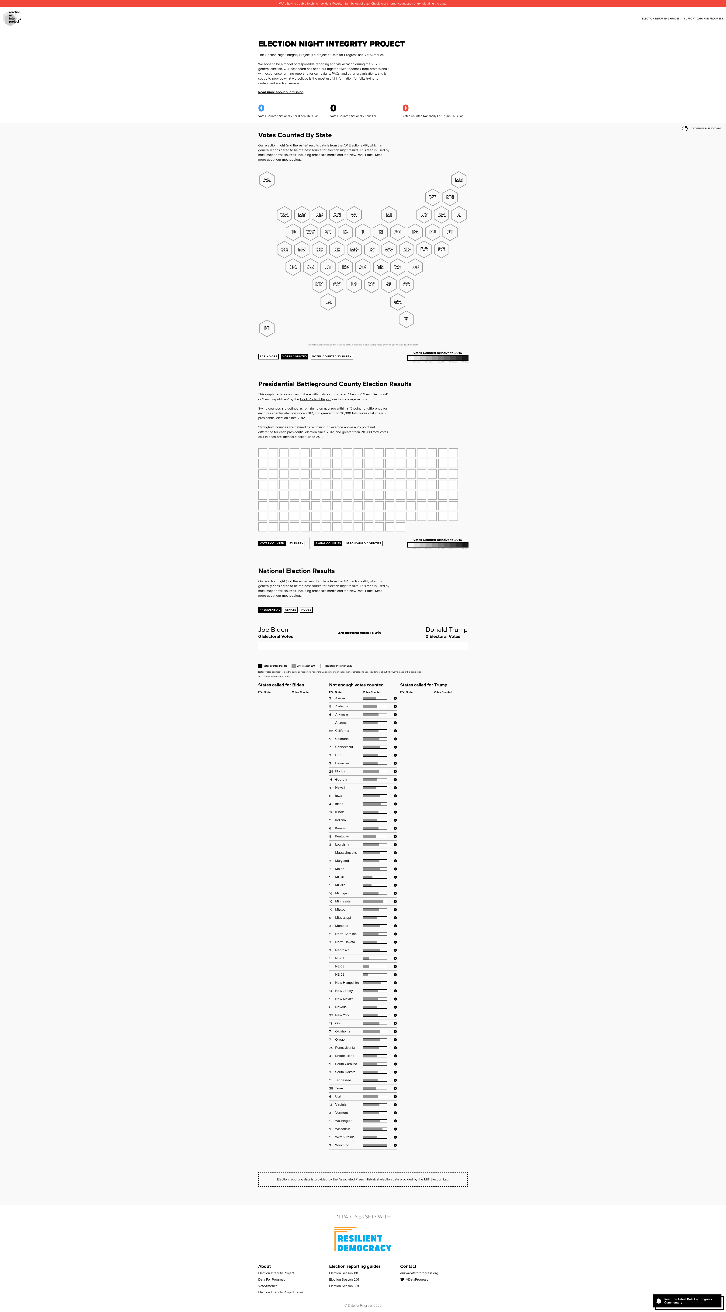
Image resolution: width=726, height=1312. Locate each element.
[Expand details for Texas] (395, 1088)
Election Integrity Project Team (280, 1292)
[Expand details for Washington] (395, 1120)
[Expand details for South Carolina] (395, 1064)
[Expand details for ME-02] (395, 885)
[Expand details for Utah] (395, 1096)
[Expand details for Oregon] (395, 1039)
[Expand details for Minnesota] (395, 901)
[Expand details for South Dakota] (395, 1072)
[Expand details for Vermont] (395, 1112)
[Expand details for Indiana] (395, 820)
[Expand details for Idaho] (395, 803)
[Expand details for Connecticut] (395, 747)
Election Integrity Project (276, 1273)
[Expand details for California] (395, 730)
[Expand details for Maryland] (395, 860)
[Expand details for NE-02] (395, 966)
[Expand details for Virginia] (395, 1104)
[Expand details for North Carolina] (395, 934)
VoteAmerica (267, 1286)
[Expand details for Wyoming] (395, 1145)
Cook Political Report (315, 399)
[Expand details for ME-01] (395, 877)
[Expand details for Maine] (395, 869)
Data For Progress (271, 1280)
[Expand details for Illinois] (395, 812)
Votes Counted (294, 356)
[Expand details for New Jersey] (395, 990)
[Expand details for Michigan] (395, 893)
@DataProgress (417, 1280)
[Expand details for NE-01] (395, 958)
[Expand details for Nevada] (395, 1007)
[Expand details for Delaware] (395, 763)
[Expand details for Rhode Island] (395, 1055)
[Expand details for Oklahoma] (395, 1031)
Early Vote (268, 356)
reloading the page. (434, 3)
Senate (290, 609)
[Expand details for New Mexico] (395, 999)
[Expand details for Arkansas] (395, 714)
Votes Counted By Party (331, 356)
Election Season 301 (344, 1286)
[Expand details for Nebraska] (395, 950)
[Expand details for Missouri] (395, 909)
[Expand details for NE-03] (395, 974)
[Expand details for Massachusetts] (395, 852)
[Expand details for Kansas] (395, 828)
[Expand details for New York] (395, 1015)
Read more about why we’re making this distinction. (396, 672)
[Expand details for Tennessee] (395, 1080)
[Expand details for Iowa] (395, 795)
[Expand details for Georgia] (395, 779)
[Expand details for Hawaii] (395, 787)
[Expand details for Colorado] (395, 738)
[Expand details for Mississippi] (395, 917)
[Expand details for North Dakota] (395, 942)
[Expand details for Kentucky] (395, 836)
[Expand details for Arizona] (395, 722)
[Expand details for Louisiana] (395, 844)
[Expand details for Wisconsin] (395, 1129)
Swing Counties (328, 543)
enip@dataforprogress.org (419, 1273)
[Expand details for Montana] (395, 925)
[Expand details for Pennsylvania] (395, 1047)
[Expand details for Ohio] (395, 1023)
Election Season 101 (343, 1273)
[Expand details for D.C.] (395, 755)
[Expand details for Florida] (395, 771)
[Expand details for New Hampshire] (395, 982)
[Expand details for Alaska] (395, 698)
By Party (296, 543)
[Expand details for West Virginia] (395, 1137)
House (306, 609)
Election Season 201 (344, 1280)
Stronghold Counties (363, 543)
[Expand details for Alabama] (395, 706)
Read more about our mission (280, 92)
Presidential (270, 609)
